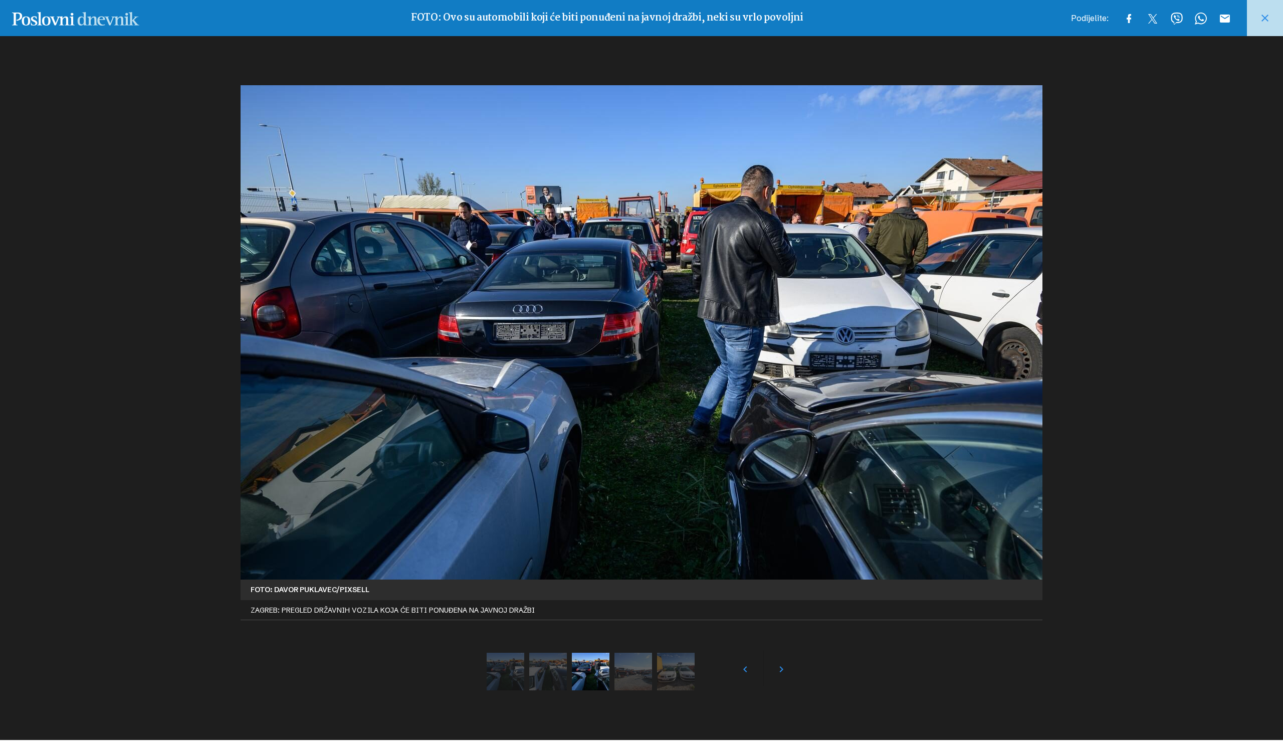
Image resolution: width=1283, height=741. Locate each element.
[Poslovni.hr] (75, 18)
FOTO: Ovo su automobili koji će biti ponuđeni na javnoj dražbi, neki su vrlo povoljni (607, 18)
